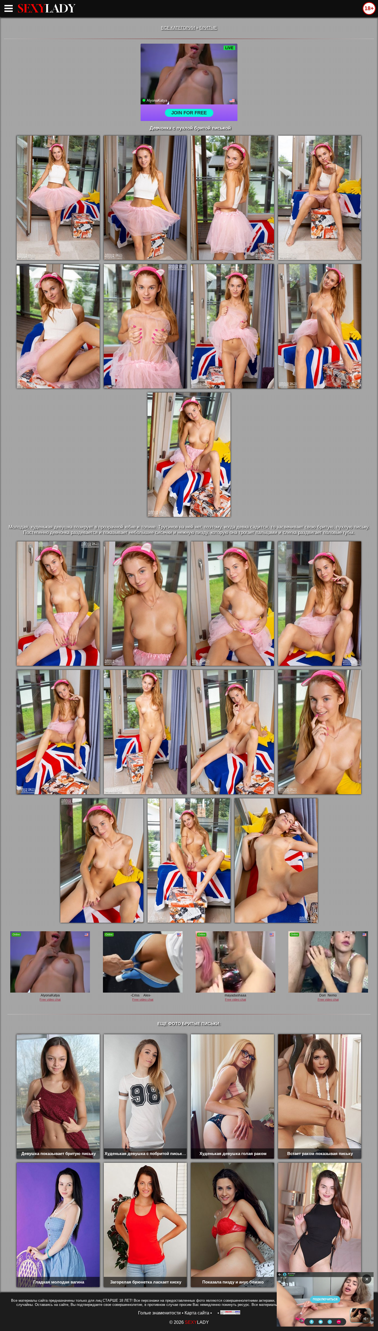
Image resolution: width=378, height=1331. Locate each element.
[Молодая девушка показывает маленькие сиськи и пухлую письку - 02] (145, 198)
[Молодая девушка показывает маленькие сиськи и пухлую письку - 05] (58, 326)
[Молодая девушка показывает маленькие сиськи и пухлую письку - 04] (319, 198)
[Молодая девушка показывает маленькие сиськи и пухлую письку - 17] (319, 732)
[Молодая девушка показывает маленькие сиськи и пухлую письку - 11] (145, 603)
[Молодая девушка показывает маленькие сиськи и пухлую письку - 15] (145, 732)
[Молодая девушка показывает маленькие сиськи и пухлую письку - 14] (58, 732)
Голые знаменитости (159, 1313)
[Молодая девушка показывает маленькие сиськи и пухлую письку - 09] (189, 455)
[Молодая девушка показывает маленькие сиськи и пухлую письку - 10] (58, 603)
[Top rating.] (230, 1313)
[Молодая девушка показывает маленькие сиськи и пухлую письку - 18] (101, 860)
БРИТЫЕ (208, 27)
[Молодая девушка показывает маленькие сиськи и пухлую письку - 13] (319, 603)
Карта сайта (197, 1313)
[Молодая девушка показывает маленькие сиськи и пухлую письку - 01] (58, 198)
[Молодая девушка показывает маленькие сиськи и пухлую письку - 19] (189, 860)
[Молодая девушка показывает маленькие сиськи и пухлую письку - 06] (145, 326)
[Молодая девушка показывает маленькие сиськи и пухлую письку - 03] (232, 198)
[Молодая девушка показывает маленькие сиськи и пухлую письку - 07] (232, 326)
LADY (46, 8)
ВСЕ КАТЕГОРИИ (178, 27)
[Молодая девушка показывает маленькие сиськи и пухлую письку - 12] (232, 603)
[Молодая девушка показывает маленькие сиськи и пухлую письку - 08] (319, 326)
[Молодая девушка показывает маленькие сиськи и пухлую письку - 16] (232, 732)
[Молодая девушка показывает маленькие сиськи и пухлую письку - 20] (276, 860)
